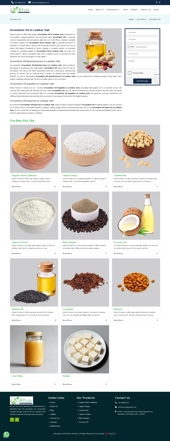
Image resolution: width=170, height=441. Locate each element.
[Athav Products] (20, 9)
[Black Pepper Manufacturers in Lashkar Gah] (85, 216)
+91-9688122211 (20, 2)
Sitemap (53, 422)
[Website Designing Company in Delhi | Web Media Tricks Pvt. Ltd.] (111, 433)
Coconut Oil (120, 242)
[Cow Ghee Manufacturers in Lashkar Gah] (34, 349)
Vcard (156, 9)
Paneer (66, 376)
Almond (118, 309)
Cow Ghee (17, 376)
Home (90, 9)
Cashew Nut (120, 175)
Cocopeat (68, 309)
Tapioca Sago (70, 175)
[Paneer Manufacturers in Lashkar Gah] (85, 349)
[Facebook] (156, 2)
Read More (16, 186)
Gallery (134, 9)
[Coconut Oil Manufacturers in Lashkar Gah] (136, 216)
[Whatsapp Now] (6, 435)
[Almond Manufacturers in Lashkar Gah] (136, 282)
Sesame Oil (17, 309)
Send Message (142, 81)
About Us (100, 9)
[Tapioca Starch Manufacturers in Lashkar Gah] (34, 216)
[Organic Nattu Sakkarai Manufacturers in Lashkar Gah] (34, 149)
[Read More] (55, 187)
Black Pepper (70, 242)
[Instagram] (159, 2)
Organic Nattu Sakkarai (24, 175)
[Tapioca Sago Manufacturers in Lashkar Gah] (85, 149)
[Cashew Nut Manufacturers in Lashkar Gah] (136, 149)
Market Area (55, 426)
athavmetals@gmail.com (40, 2)
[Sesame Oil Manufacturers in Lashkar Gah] (34, 282)
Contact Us (146, 9)
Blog (126, 9)
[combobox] (131, 47)
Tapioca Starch (20, 242)
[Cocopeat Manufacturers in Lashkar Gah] (85, 282)
